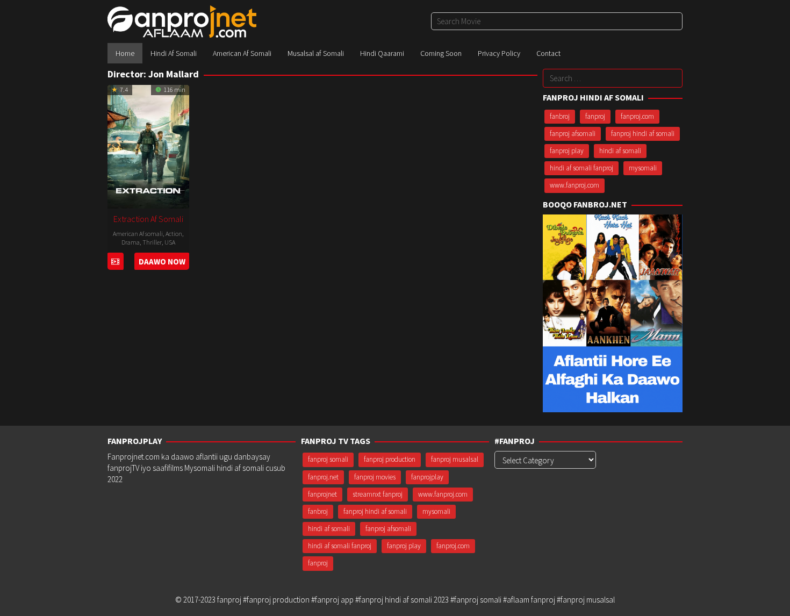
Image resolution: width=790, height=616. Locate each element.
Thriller (152, 242)
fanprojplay (427, 477)
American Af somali (138, 234)
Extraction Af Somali (148, 218)
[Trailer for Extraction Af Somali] (115, 261)
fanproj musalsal (454, 459)
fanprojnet (322, 494)
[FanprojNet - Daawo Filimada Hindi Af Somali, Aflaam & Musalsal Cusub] (181, 21)
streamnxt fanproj (378, 494)
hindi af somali (620, 150)
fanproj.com (637, 116)
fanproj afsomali (572, 133)
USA (169, 242)
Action (174, 234)
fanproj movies (375, 477)
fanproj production (389, 459)
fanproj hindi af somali (642, 133)
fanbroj (560, 116)
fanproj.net (323, 477)
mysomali (643, 168)
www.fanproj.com (574, 185)
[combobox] (557, 21)
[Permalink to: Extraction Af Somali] (148, 145)
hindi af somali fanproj (581, 168)
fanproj (595, 116)
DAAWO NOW (162, 261)
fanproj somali (328, 459)
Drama (130, 242)
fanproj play (567, 150)
